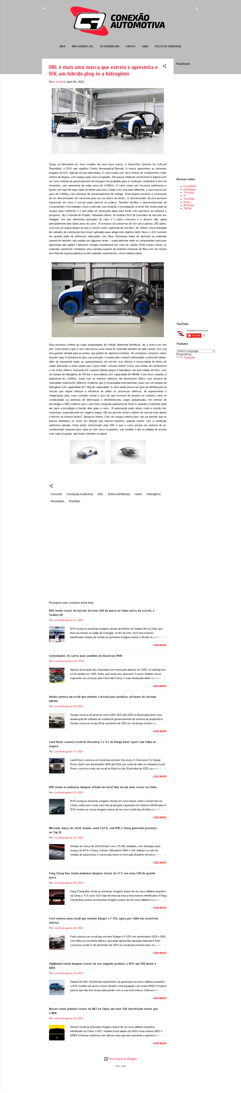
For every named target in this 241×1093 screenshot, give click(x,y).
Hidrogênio (154, 494)
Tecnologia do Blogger (122, 1058)
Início (62, 46)
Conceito (56, 494)
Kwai (186, 202)
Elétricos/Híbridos (119, 494)
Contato (130, 46)
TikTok (187, 208)
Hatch (138, 494)
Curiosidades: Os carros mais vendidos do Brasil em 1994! (85, 656)
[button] (164, 66)
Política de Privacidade (168, 46)
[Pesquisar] (197, 9)
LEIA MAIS (160, 645)
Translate (189, 357)
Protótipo (74, 501)
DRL (100, 494)
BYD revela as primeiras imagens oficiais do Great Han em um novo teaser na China (103, 787)
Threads (188, 192)
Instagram (189, 189)
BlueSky (188, 205)
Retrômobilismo (109, 46)
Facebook (189, 186)
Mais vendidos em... (83, 46)
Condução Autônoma (80, 494)
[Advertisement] (187, 266)
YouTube (189, 198)
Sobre (145, 46)
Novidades (57, 501)
